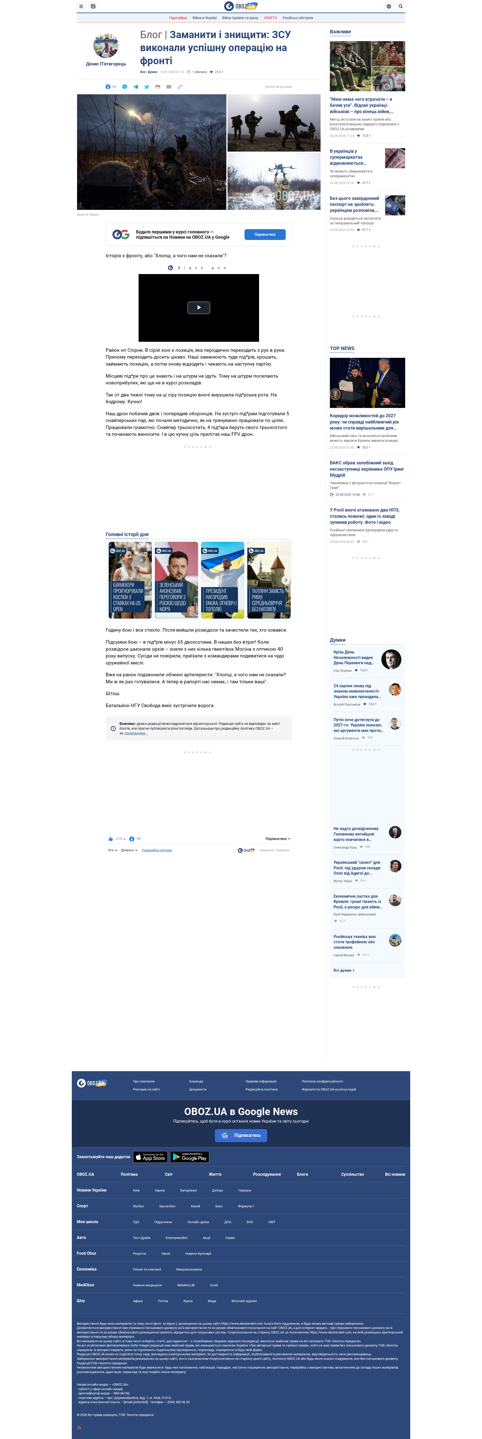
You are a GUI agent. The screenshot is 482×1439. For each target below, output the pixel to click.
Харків (160, 1190)
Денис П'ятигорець (106, 63)
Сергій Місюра (344, 955)
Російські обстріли (298, 18)
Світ (169, 1174)
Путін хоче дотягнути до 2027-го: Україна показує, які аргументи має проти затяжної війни (358, 725)
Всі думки (342, 970)
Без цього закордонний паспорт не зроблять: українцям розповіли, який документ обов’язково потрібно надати (354, 205)
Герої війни (178, 18)
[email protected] (135, 1402)
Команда (196, 1081)
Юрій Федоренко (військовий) (355, 914)
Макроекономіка (189, 1269)
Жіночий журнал (244, 1301)
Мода (212, 1301)
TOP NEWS (342, 348)
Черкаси (244, 1190)
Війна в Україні (205, 18)
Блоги (302, 1174)
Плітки (163, 1301)
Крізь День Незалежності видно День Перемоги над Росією (353, 658)
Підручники (163, 1222)
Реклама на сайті (146, 1089)
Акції (206, 1238)
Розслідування (267, 1174)
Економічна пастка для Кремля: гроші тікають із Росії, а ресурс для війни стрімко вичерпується (357, 902)
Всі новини (395, 1174)
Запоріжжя (188, 1190)
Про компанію (144, 1081)
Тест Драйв (141, 1238)
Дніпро (217, 1190)
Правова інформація (261, 1081)
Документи (198, 1089)
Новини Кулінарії (198, 1253)
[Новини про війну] (246, 852)
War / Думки (148, 72)
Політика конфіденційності (322, 1081)
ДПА (227, 1222)
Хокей (195, 1206)
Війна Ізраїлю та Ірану (240, 18)
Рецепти (139, 1253)
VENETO (270, 18)
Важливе (340, 32)
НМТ (271, 1222)
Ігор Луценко (343, 670)
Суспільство (352, 1174)
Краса (188, 1301)
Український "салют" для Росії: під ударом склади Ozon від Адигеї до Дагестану (357, 868)
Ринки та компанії (147, 1269)
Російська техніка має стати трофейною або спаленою (355, 942)
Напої (165, 1253)
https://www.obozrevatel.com (242, 1323)
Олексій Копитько (346, 738)
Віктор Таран (343, 881)
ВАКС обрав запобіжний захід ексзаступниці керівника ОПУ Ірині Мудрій (367, 469)
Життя (215, 1174)
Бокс (219, 1206)
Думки (337, 640)
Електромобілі (177, 1238)
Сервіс (230, 1238)
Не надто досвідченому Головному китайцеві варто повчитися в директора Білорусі (356, 834)
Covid (214, 1285)
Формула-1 (246, 1206)
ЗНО (250, 1222)
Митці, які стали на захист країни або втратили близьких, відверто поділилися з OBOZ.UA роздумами (364, 124)
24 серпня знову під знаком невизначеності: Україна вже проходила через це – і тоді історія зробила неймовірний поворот (357, 692)
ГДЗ (136, 1222)
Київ (136, 1190)
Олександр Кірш (345, 847)
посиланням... (136, 733)
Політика (129, 1174)
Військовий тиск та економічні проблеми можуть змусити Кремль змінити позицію (364, 438)
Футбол (138, 1206)
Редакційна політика (157, 850)
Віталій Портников (347, 704)
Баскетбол (167, 1206)
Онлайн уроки (198, 1222)
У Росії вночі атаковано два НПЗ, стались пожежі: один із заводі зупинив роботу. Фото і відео (364, 516)
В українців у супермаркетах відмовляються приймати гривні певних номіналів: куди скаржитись (355, 157)
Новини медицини (147, 1285)
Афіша (138, 1301)
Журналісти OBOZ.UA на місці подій (329, 1089)
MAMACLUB (186, 1285)
